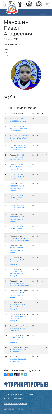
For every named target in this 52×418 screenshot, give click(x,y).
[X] (15, 374)
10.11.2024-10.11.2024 (17, 283)
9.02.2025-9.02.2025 (17, 217)
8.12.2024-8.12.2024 (17, 248)
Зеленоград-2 (15, 361)
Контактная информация (15, 403)
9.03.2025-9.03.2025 (17, 186)
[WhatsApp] (22, 374)
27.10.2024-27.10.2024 (17, 304)
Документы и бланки (13, 409)
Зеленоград (14, 352)
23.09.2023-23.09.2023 (18, 359)
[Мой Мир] (11, 374)
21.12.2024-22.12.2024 (17, 238)
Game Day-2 (14, 330)
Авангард (22, 121)
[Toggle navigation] (43, 12)
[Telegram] (25, 374)
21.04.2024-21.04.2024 (19, 349)
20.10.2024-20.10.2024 (18, 316)
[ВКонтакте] (5, 374)
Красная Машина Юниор (19, 240)
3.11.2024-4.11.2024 (18, 293)
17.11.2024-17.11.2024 (16, 271)
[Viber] (18, 374)
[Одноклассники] (8, 374)
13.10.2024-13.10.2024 (19, 328)
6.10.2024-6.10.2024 (17, 338)
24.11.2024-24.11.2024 (17, 260)
